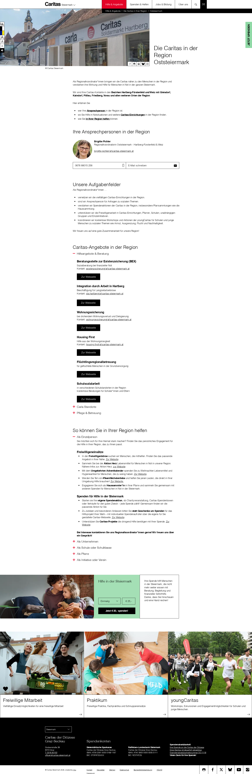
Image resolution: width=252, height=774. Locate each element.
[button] (69, 4)
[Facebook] (130, 64)
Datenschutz (124, 770)
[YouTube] (239, 769)
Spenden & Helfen (139, 4)
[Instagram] (134, 64)
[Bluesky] (143, 64)
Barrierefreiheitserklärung (143, 770)
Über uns (183, 4)
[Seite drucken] (204, 769)
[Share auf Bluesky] (230, 769)
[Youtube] (147, 64)
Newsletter (101, 770)
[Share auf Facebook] (212, 769)
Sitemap (112, 770)
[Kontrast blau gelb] (2, 33)
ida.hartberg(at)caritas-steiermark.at (104, 293)
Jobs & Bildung (163, 4)
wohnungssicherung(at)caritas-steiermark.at (108, 319)
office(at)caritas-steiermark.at (57, 755)
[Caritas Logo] (53, 4)
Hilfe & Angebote (114, 4)
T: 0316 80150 (51, 752)
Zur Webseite (88, 276)
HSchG (159, 770)
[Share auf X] (221, 769)
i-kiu (74, 770)
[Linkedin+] (138, 64)
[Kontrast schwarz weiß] (2, 28)
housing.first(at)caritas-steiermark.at (104, 344)
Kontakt (89, 770)
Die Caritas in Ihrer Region (135, 11)
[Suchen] (196, 4)
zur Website (119, 466)
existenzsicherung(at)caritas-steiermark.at (108, 268)
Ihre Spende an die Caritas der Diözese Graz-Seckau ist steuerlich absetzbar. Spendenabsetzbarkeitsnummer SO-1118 (188, 750)
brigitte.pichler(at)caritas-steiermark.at (114, 150)
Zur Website (112, 459)
